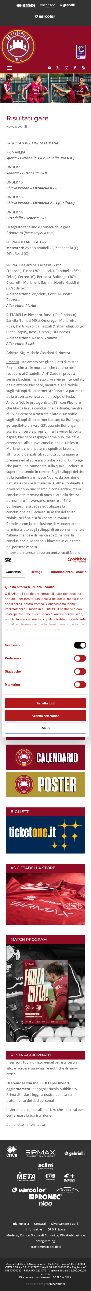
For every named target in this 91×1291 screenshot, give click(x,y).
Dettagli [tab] (36, 572)
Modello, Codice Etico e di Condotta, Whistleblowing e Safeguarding (45, 1238)
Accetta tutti (46, 703)
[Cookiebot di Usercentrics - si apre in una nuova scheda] (67, 560)
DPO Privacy (56, 1229)
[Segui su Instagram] (66, 67)
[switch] (80, 658)
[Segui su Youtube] (49, 67)
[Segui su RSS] (83, 67)
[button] (45, 88)
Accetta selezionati (45, 715)
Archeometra (56, 1284)
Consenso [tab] (13, 572)
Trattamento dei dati (45, 1247)
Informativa (34, 1229)
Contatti (40, 1224)
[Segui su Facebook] (75, 67)
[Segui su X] (58, 67)
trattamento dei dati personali (30, 1100)
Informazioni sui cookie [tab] (68, 572)
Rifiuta (45, 728)
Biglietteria (21, 1224)
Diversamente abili (64, 1224)
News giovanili (16, 126)
